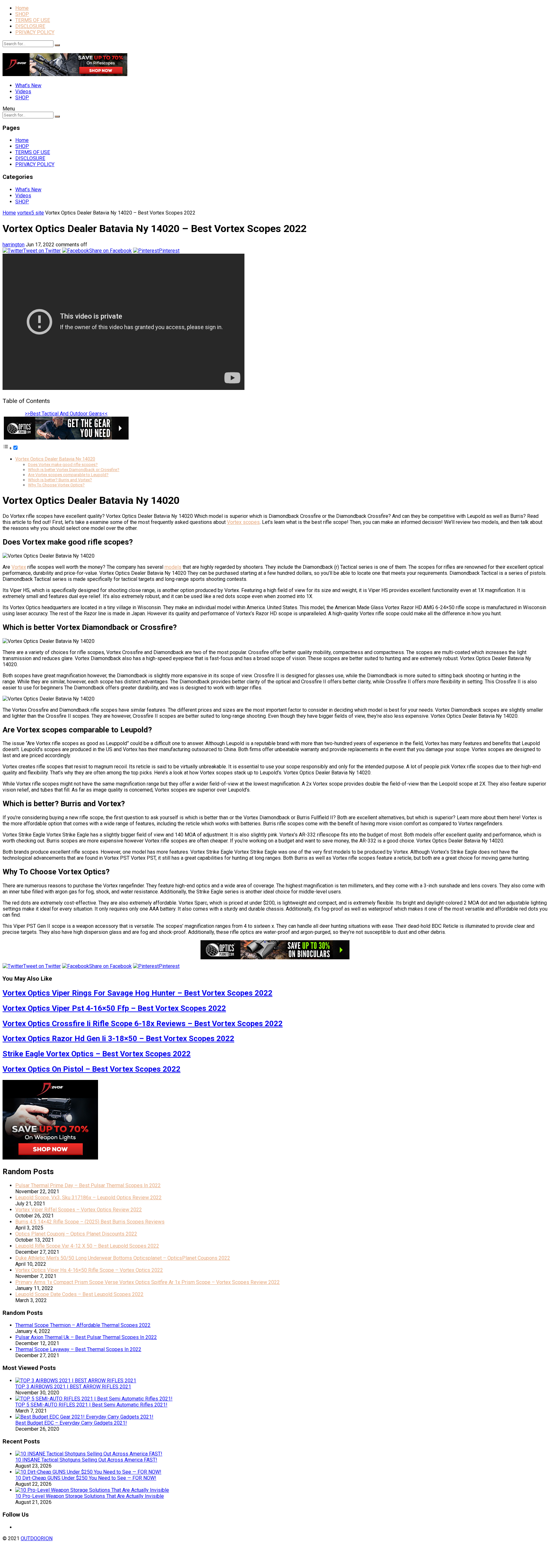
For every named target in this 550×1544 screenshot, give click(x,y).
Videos (23, 91)
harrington (14, 245)
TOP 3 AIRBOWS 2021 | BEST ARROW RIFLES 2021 (73, 1387)
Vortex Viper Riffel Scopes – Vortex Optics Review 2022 (78, 1210)
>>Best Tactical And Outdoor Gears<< (66, 414)
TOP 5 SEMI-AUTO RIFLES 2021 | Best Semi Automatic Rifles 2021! (91, 1405)
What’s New (28, 85)
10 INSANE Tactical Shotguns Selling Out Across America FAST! (86, 1460)
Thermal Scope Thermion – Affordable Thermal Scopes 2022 (83, 1325)
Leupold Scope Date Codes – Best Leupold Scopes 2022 (79, 1294)
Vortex (18, 567)
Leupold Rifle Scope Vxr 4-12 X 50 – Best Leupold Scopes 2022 (87, 1246)
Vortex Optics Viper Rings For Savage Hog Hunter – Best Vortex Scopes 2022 (137, 993)
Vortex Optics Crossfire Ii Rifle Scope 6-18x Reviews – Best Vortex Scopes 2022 (143, 1023)
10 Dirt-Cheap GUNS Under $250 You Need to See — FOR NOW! (85, 1478)
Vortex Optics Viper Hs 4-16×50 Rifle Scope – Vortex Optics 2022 (89, 1270)
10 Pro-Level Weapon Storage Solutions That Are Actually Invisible (89, 1496)
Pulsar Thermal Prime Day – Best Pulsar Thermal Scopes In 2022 (88, 1185)
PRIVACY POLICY (34, 32)
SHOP (22, 14)
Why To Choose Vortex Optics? (56, 485)
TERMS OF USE (32, 20)
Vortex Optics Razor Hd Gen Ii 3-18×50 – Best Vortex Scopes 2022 (118, 1038)
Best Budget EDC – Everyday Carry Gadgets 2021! (71, 1423)
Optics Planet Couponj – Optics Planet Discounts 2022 (76, 1234)
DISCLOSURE (30, 26)
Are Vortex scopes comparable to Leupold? (68, 474)
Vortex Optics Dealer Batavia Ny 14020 (55, 459)
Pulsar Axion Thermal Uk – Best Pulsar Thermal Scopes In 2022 (86, 1337)
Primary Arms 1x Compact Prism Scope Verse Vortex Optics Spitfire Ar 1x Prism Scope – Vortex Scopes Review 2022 (147, 1282)
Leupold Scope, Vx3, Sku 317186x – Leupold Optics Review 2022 (88, 1198)
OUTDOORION (37, 1538)
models (173, 567)
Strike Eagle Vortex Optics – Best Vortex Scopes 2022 (97, 1053)
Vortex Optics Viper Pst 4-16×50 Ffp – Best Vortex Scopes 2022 (114, 1008)
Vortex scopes (243, 522)
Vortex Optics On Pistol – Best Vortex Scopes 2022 (91, 1069)
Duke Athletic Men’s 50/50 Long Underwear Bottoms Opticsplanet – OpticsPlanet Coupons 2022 (122, 1258)
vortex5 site (30, 213)
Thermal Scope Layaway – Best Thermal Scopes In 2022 (78, 1349)
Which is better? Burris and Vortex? (60, 479)
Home (22, 8)
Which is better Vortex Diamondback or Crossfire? (73, 469)
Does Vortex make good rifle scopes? (63, 464)
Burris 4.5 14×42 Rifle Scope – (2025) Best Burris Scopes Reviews (90, 1222)
